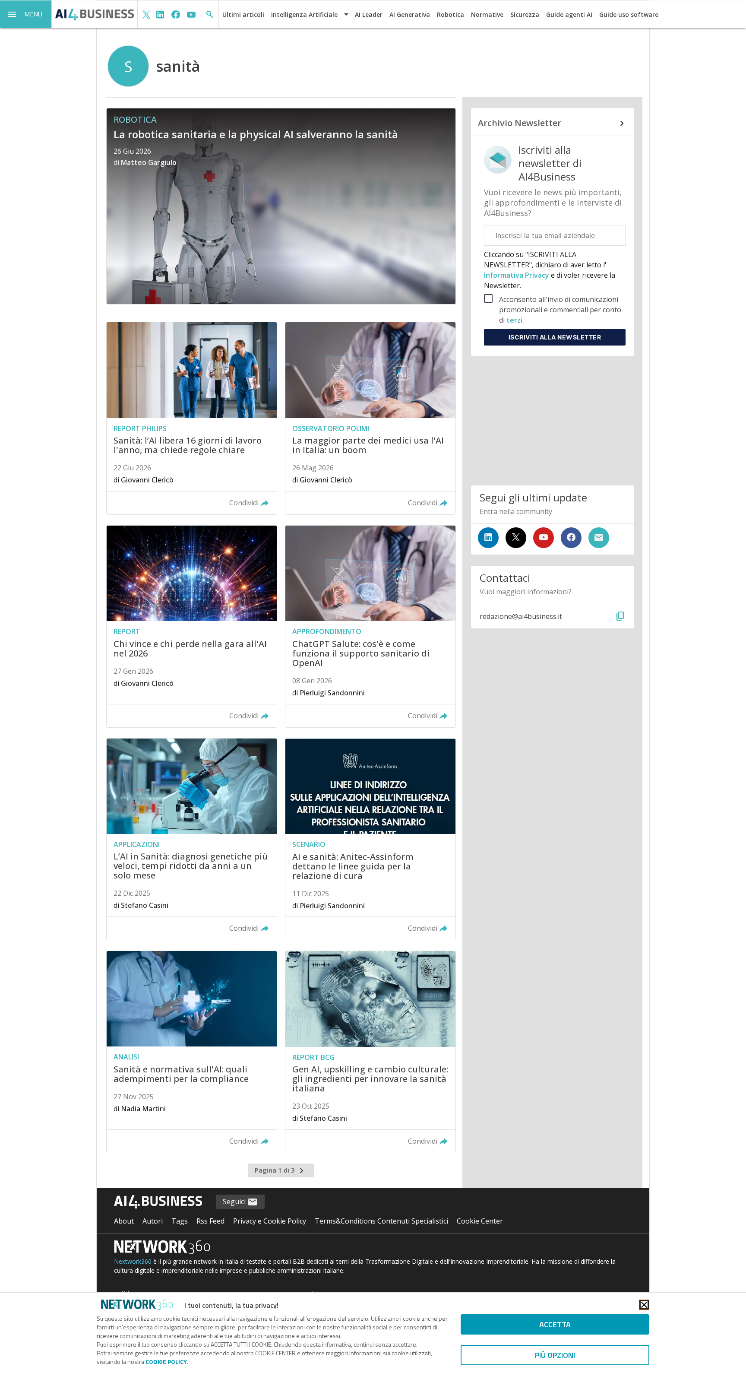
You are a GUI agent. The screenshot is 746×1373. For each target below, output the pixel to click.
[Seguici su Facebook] (571, 537)
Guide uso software (628, 14)
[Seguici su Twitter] (516, 537)
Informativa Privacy (517, 275)
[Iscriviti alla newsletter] (598, 537)
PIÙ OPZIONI (555, 1355)
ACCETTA (555, 1324)
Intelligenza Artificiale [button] (304, 14)
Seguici (235, 1201)
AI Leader (368, 14)
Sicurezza (524, 14)
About (124, 1221)
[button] (26, 14)
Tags (179, 1221)
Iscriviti (555, 337)
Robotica (450, 14)
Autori (152, 1221)
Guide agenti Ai (569, 14)
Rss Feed (210, 1221)
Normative (487, 14)
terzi (514, 320)
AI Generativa (409, 14)
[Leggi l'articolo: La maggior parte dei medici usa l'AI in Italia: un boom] (370, 418)
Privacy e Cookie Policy (269, 1221)
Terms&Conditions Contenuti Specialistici (381, 1221)
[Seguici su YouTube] (543, 537)
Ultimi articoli (243, 14)
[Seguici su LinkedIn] (488, 537)
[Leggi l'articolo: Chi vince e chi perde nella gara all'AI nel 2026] (192, 626)
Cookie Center (480, 1221)
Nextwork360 (133, 1261)
